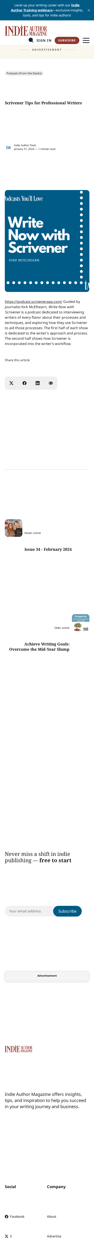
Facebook (17, 1216)
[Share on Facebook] (24, 383)
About (51, 1216)
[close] (88, 10)
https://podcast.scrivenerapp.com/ (33, 301)
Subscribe (67, 40)
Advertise (54, 1236)
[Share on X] (11, 383)
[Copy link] (50, 383)
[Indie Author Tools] (8, 147)
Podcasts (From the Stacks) (24, 73)
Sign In (44, 40)
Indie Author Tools (25, 145)
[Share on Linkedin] (37, 383)
